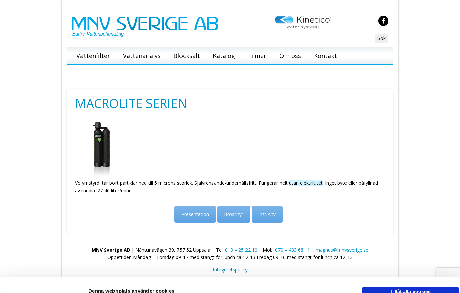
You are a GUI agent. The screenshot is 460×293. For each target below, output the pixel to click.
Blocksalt (186, 56)
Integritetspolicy (230, 269)
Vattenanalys (142, 56)
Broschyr (233, 214)
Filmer (257, 56)
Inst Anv (267, 214)
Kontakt (325, 56)
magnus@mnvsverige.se (342, 250)
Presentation (195, 214)
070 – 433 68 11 (292, 250)
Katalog (224, 56)
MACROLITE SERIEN (131, 103)
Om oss (290, 56)
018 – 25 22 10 (241, 250)
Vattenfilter (93, 56)
